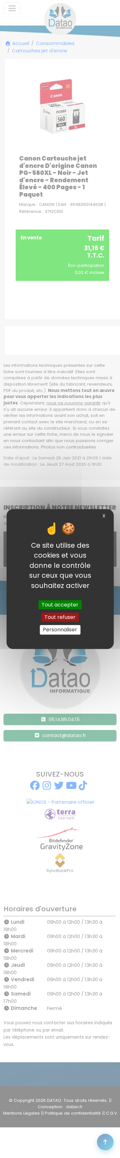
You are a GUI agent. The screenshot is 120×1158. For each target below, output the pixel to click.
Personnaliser (60, 630)
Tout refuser (60, 617)
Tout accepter (60, 604)
